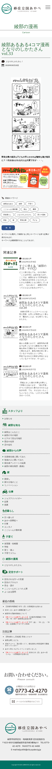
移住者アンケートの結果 (15, 463)
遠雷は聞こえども (12, 640)
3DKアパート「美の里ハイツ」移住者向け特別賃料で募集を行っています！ (27, 644)
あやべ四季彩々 (11, 520)
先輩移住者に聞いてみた (15, 457)
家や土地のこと (11, 482)
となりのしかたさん (13, 565)
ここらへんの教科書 (13, 530)
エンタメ (8, 527)
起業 (6, 502)
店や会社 (8, 445)
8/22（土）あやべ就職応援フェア (18, 610)
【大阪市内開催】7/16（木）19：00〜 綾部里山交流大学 (25, 618)
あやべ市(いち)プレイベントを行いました (21, 649)
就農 (6, 505)
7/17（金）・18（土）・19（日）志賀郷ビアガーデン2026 (27, 623)
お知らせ (8, 419)
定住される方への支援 (14, 579)
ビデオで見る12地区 (13, 438)
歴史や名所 (9, 441)
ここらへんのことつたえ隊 (16, 589)
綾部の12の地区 (11, 435)
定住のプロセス (11, 582)
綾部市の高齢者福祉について (16, 613)
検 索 (8, 228)
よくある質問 (10, 592)
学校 (6, 547)
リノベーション (11, 485)
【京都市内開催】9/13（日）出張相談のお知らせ (23, 606)
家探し (7, 479)
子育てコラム (10, 553)
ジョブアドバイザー (13, 498)
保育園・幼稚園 (11, 544)
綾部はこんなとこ (12, 432)
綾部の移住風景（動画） (15, 466)
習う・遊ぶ (9, 550)
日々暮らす (9, 517)
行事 (6, 524)
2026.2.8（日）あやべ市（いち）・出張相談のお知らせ (26, 653)
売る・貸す (9, 585)
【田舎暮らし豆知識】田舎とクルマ (18, 637)
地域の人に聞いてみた (14, 460)
